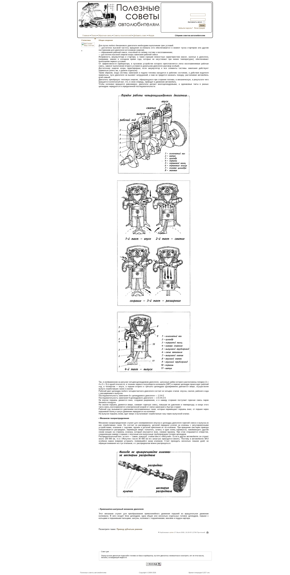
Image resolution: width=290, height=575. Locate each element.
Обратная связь (105, 36)
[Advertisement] (154, 543)
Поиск (93, 36)
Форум (151, 36)
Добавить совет (140, 36)
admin (171, 532)
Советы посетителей (122, 36)
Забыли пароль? (185, 28)
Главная (86, 36)
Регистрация (199, 28)
